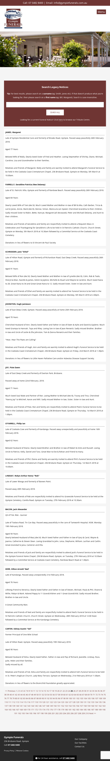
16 (48, 691)
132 (88, 702)
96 (59, 698)
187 (92, 709)
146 (40, 706)
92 (48, 698)
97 (62, 698)
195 (30, 713)
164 (6, 709)
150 (55, 706)
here (61, 119)
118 (36, 702)
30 (85, 691)
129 (77, 702)
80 (16, 698)
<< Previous (10, 691)
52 (43, 694)
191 (15, 713)
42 (16, 694)
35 (99, 691)
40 (11, 694)
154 (70, 706)
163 (103, 706)
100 (70, 698)
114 (21, 702)
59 (62, 694)
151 (58, 706)
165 (10, 709)
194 (27, 713)
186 (88, 709)
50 (37, 694)
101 (74, 698)
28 (80, 691)
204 (64, 713)
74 (102, 694)
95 (56, 698)
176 (51, 709)
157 (81, 706)
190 (103, 709)
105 (89, 698)
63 (72, 694)
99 (67, 698)
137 (6, 706)
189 (100, 709)
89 (40, 698)
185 (85, 709)
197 (38, 713)
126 (66, 702)
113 (17, 702)
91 (46, 698)
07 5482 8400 (35, 2)
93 (51, 698)
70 (91, 694)
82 (21, 698)
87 (35, 698)
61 (67, 694)
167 (17, 709)
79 (13, 698)
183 (77, 709)
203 (60, 713)
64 (75, 694)
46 (27, 694)
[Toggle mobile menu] (101, 11)
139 (13, 706)
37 (104, 691)
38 (5, 694)
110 (6, 702)
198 (42, 713)
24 (69, 691)
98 (64, 698)
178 (58, 709)
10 (31, 691)
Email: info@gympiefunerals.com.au (66, 2)
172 (36, 709)
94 (54, 698)
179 (62, 709)
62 (70, 694)
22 (64, 691)
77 (8, 698)
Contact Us (79, 746)
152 (62, 706)
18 (53, 691)
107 (96, 698)
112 (13, 702)
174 (43, 709)
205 (68, 713)
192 (19, 713)
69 (88, 694)
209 (83, 713)
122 (51, 702)
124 (58, 702)
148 (47, 706)
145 (36, 706)
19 (56, 691)
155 (73, 706)
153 (66, 706)
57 (56, 694)
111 (10, 702)
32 (90, 691)
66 (80, 694)
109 (104, 698)
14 (42, 691)
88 (37, 698)
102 (77, 698)
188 (96, 709)
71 (94, 694)
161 (96, 706)
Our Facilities (81, 742)
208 (79, 713)
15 (45, 691)
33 (93, 691)
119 (40, 702)
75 (105, 694)
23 (66, 691)
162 (100, 706)
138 (10, 706)
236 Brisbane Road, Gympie (16, 741)
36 (101, 691)
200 (49, 713)
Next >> (92, 713)
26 (74, 691)
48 (32, 694)
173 (40, 709)
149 (51, 706)
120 (43, 702)
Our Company (81, 739)
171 (32, 709)
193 (23, 713)
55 (51, 694)
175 (47, 709)
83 (24, 698)
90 (43, 698)
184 (81, 709)
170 (28, 709)
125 (62, 702)
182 (73, 709)
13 (39, 691)
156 (77, 706)
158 (85, 706)
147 (43, 706)
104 (85, 698)
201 (53, 713)
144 (32, 706)
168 (21, 709)
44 (21, 694)
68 (86, 694)
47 (29, 694)
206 (72, 713)
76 (5, 698)
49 (35, 694)
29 (82, 691)
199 (45, 713)
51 (40, 694)
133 (92, 702)
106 (92, 698)
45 (24, 694)
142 (25, 706)
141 (21, 706)
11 (34, 691)
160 (92, 706)
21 (61, 691)
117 (32, 702)
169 (25, 709)
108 (100, 698)
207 (75, 713)
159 (88, 706)
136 (103, 702)
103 (81, 698)
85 (29, 698)
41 (13, 694)
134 (96, 702)
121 (47, 702)
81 (19, 698)
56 (54, 694)
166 (13, 709)
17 (50, 691)
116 (28, 702)
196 (34, 713)
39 (8, 694)
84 (27, 698)
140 (17, 706)
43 (19, 694)
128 (73, 702)
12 (37, 691)
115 (25, 702)
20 (58, 691)
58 (59, 694)
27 (77, 691)
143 (28, 706)
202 (57, 713)
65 (78, 694)
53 (46, 694)
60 (64, 694)
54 (48, 694)
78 (11, 698)
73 (99, 694)
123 (55, 702)
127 (70, 702)
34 (96, 691)
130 (81, 702)
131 (85, 702)
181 (70, 709)
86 (32, 698)
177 (55, 709)
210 (87, 713)
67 (83, 694)
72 (97, 694)
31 (88, 691)
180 (66, 709)
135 (100, 702)
